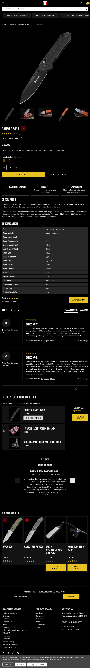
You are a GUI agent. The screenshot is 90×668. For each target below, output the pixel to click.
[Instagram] (13, 653)
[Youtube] (22, 653)
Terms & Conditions (11, 644)
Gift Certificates (9, 627)
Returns (6, 619)
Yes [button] (42, 341)
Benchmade (40, 616)
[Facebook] (3, 653)
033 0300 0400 (67, 626)
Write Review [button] (78, 300)
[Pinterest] (17, 653)
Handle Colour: (11, 157)
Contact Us (7, 622)
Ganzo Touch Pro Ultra (76, 548)
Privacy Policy (8, 641)
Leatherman (40, 624)
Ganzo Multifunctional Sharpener (54, 550)
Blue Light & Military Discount (15, 630)
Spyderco (39, 613)
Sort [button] (4, 310)
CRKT (38, 627)
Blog (5, 624)
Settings (8, 664)
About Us (7, 633)
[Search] (85, 9)
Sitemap (6, 639)
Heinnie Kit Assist (10, 613)
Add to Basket (80, 417)
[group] (13, 299)
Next (74, 113)
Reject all (20, 664)
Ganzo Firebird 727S (33, 546)
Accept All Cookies (37, 664)
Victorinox (40, 619)
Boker (38, 622)
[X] (8, 653)
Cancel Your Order (10, 647)
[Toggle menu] (3, 3)
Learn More (60, 150)
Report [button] (46, 341)
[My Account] (82, 4)
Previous (16, 113)
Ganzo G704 (8, 546)
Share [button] (52, 341)
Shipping (6, 616)
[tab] (71, 310)
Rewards (6, 636)
